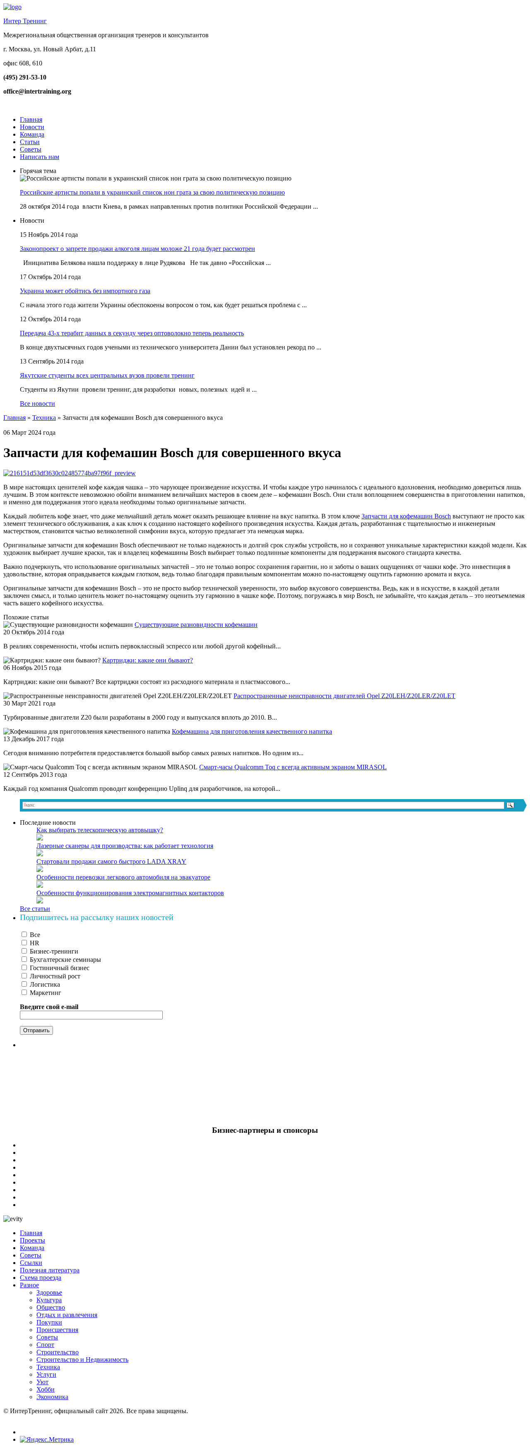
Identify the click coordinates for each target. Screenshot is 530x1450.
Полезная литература (50, 1270)
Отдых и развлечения (66, 1314)
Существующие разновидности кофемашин (196, 624)
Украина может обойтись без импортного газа (85, 290)
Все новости (37, 403)
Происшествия (57, 1329)
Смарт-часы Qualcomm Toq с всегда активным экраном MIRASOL (293, 767)
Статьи (30, 141)
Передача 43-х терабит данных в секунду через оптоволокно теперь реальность (132, 333)
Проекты (32, 1240)
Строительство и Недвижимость (82, 1359)
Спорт (45, 1344)
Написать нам (39, 156)
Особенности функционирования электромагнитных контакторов (130, 892)
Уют (42, 1381)
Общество (50, 1307)
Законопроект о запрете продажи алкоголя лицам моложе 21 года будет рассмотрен (137, 248)
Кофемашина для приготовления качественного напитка (252, 731)
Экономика (52, 1396)
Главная (31, 119)
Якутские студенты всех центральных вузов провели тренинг (107, 375)
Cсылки (31, 1262)
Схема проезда (40, 1277)
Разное (29, 1285)
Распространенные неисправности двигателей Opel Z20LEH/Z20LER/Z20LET (344, 695)
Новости (32, 126)
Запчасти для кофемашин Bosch (406, 516)
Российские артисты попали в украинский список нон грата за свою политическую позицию (152, 192)
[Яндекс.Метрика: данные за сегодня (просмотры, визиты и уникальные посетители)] (47, 1439)
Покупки (49, 1322)
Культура (49, 1299)
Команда (32, 134)
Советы (30, 149)
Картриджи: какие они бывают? (147, 660)
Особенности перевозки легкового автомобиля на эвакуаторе (123, 877)
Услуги (46, 1374)
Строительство (57, 1352)
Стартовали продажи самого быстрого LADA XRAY (111, 861)
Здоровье (49, 1292)
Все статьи (35, 908)
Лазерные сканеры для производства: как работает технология (124, 845)
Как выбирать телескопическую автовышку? (99, 829)
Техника (44, 417)
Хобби (45, 1389)
